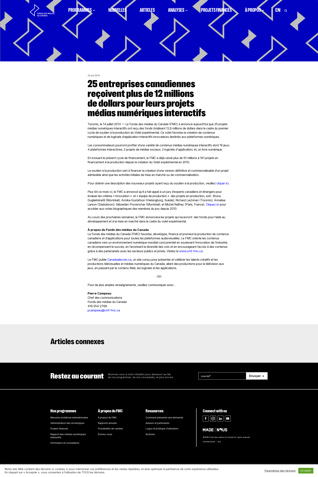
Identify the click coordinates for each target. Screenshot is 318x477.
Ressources (154, 411)
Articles (147, 10)
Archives (150, 434)
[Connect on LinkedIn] (220, 418)
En (277, 10)
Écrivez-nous (105, 434)
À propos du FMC (110, 411)
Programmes (80, 10)
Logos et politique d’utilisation (162, 428)
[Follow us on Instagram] (213, 418)
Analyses (176, 10)
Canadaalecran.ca (119, 259)
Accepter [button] (306, 470)
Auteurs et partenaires (157, 423)
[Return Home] (42, 10)
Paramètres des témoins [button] (280, 470)
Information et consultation (64, 443)
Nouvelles (117, 10)
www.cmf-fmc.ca (191, 251)
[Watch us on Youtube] (228, 418)
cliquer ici (222, 183)
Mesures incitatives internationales (69, 417)
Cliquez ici (213, 204)
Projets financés (216, 10)
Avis (219, 442)
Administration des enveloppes (67, 423)
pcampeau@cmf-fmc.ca (104, 310)
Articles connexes (77, 341)
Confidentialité (209, 442)
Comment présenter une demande (164, 417)
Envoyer (255, 376)
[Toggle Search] (285, 10)
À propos (253, 10)
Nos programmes (63, 411)
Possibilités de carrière (110, 428)
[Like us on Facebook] (206, 418)
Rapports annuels (107, 423)
